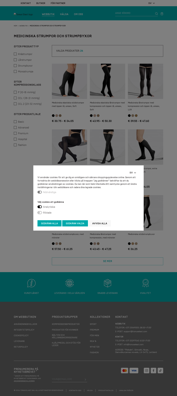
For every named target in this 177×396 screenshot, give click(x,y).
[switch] (39, 206)
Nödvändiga (49, 192)
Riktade (47, 212)
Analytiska (49, 206)
